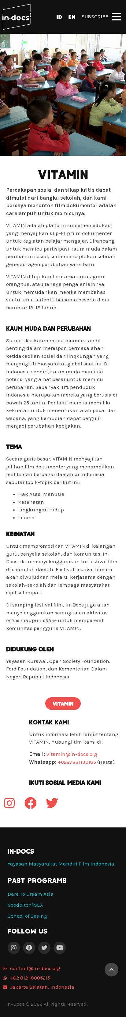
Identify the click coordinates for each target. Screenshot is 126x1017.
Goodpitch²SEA (25, 905)
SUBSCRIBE (95, 16)
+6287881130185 (77, 762)
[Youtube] (60, 948)
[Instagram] (14, 948)
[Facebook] (29, 948)
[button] (63, 703)
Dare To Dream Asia (31, 894)
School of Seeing (27, 916)
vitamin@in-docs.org (71, 754)
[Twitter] (44, 948)
